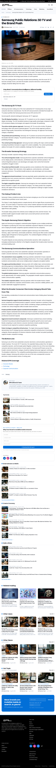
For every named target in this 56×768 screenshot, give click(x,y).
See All (51, 613)
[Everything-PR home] (14, 720)
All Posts (31, 739)
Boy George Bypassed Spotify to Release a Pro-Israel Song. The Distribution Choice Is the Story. (45, 689)
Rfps (30, 733)
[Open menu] (52, 5)
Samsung (7, 374)
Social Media (50, 9)
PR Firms (31, 731)
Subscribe (48, 94)
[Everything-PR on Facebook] (11, 458)
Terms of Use (37, 766)
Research (31, 725)
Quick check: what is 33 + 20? (9, 96)
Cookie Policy (51, 766)
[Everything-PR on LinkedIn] (4, 458)
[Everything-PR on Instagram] (7, 458)
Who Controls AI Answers (35, 727)
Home (3, 12)
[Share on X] (46, 27)
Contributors (4, 747)
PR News (10, 9)
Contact (3, 749)
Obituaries (31, 735)
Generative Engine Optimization (36, 729)
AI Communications (18, 9)
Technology (28, 9)
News (30, 721)
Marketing (41, 9)
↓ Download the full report (28, 447)
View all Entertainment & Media (8, 500)
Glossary (31, 737)
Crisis (35, 9)
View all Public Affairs (6, 579)
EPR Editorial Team (5, 662)
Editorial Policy (32, 753)
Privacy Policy (44, 766)
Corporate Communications (10, 368)
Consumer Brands (8, 364)
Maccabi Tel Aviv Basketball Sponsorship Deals (32, 1)
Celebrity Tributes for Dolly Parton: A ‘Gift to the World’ (10, 659)
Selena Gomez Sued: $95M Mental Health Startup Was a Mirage (28, 659)
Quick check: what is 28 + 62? (35, 702)
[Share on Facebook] (51, 27)
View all (51, 642)
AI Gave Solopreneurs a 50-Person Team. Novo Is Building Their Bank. (28, 687)
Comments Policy (33, 759)
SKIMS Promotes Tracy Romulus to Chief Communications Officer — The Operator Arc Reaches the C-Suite (46, 661)
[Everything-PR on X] (14, 458)
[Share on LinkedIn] (48, 27)
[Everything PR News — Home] (7, 5)
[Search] (49, 5)
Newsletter (4, 751)
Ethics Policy (32, 755)
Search (31, 723)
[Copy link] (53, 27)
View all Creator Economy (7, 539)
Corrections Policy (33, 757)
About (3, 745)
